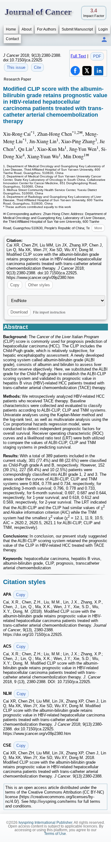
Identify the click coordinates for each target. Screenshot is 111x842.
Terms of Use (55, 834)
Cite (37, 67)
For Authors (46, 29)
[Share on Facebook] (75, 70)
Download (19, 312)
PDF (97, 56)
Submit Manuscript (77, 29)
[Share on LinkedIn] (98, 70)
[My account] (104, 40)
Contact (12, 39)
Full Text (78, 56)
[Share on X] (87, 70)
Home (11, 29)
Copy (14, 285)
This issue (16, 67)
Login (103, 29)
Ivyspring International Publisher (45, 822)
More (98, 228)
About (26, 29)
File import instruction (49, 311)
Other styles (39, 285)
